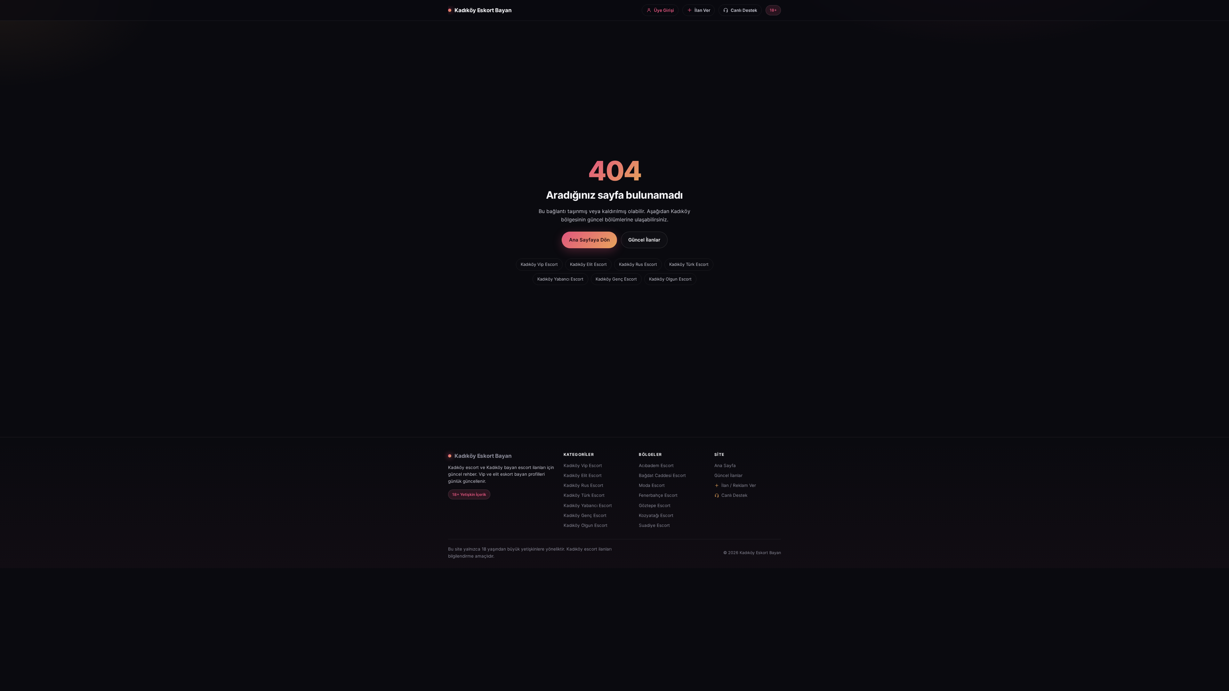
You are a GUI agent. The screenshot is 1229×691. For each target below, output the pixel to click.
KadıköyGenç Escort (616, 279)
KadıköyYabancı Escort (560, 279)
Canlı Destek (734, 495)
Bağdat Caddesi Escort (662, 475)
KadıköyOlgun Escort (670, 279)
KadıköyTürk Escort (689, 264)
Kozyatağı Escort (656, 515)
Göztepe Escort (655, 505)
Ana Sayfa (725, 465)
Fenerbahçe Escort (658, 495)
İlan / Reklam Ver (738, 485)
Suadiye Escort (654, 525)
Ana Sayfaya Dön (589, 240)
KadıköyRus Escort (638, 264)
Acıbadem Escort (656, 465)
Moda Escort (652, 485)
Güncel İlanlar (644, 240)
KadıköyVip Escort (539, 264)
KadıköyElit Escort (588, 264)
